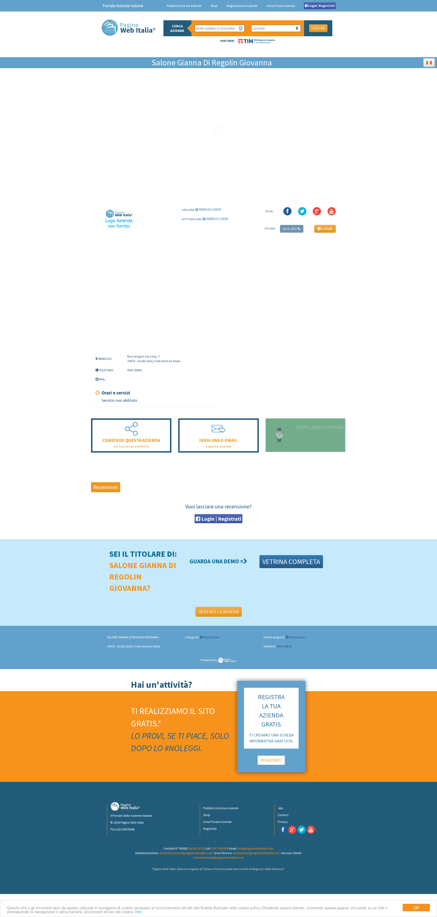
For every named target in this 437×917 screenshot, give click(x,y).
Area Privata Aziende (281, 6)
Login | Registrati (321, 6)
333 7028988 (220, 848)
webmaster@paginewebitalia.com (256, 853)
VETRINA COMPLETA (291, 561)
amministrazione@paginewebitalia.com (186, 853)
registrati (271, 760)
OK (416, 907)
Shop (214, 6)
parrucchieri (209, 209)
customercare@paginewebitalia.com (218, 857)
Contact (283, 815)
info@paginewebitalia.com (255, 848)
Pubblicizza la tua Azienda (220, 808)
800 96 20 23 (196, 848)
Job (280, 808)
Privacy (283, 822)
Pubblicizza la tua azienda (184, 6)
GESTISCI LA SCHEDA (218, 611)
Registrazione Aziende (242, 6)
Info (138, 911)
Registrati (210, 829)
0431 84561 (284, 646)
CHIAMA (326, 229)
